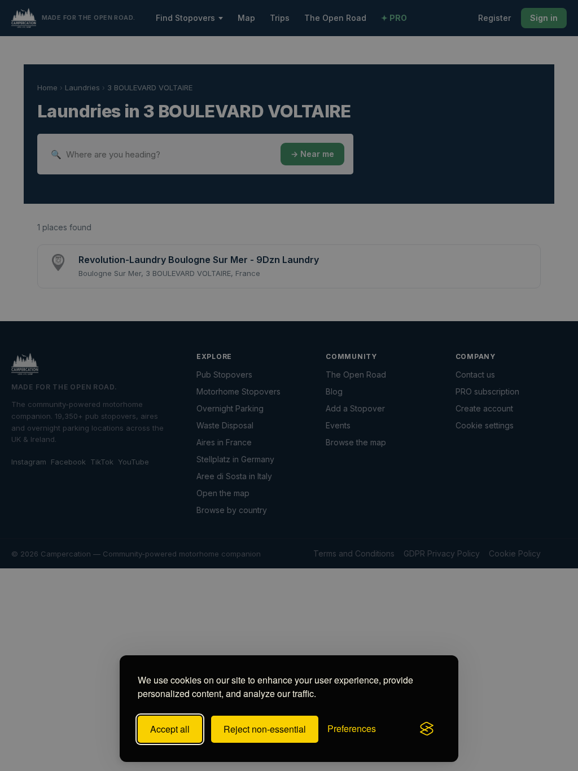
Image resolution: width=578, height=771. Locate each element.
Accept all (170, 728)
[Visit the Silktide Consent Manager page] (426, 729)
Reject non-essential (265, 728)
